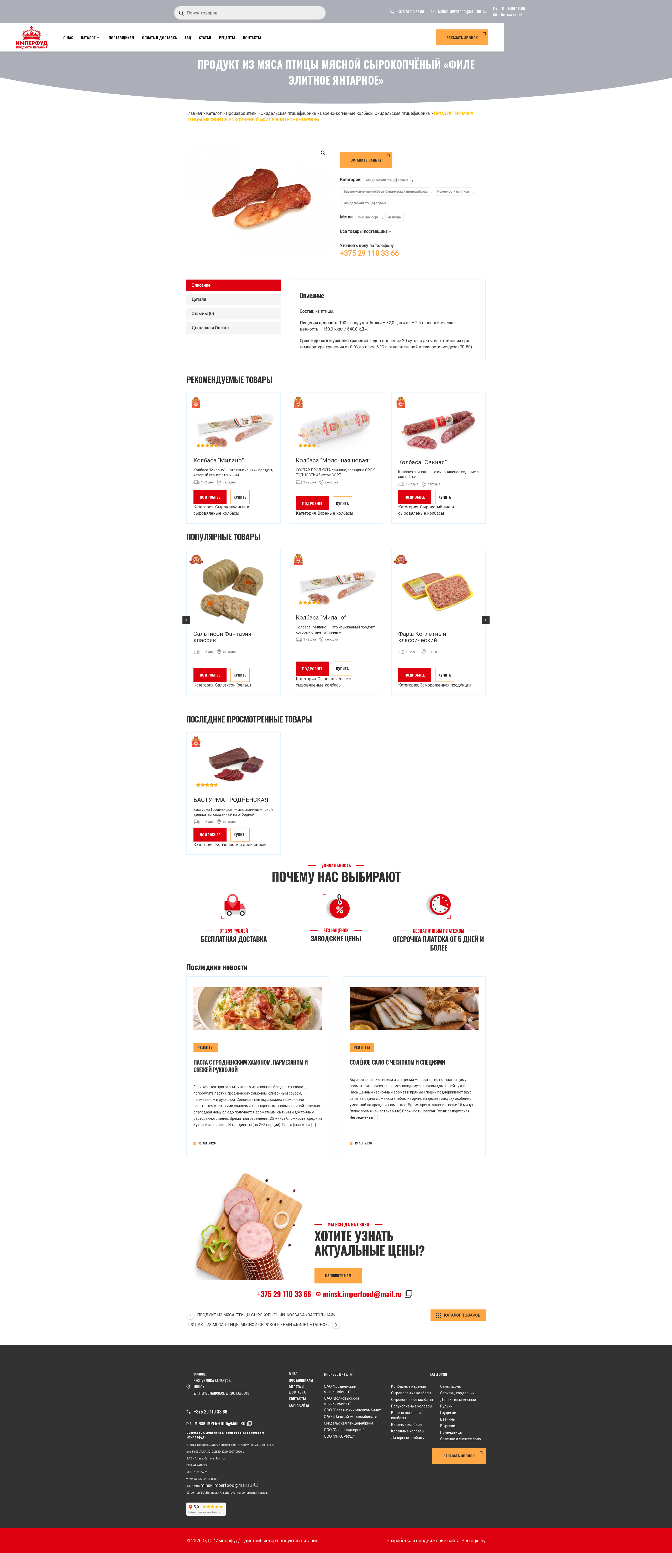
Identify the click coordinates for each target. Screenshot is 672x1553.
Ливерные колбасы (407, 1438)
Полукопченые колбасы (411, 1406)
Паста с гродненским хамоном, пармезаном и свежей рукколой (250, 1066)
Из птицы (394, 217)
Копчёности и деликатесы (240, 844)
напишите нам (338, 1275)
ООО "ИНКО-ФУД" (339, 1436)
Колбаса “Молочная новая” (333, 460)
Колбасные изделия (408, 1386)
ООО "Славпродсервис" (344, 1430)
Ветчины (447, 1419)
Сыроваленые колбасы (411, 1393)
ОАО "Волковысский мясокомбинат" (341, 1401)
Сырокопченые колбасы (412, 1399)
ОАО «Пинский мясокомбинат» (350, 1417)
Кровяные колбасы (407, 1431)
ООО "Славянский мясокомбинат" (353, 1410)
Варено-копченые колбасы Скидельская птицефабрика (386, 191)
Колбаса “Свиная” (422, 462)
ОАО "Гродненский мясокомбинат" (340, 1389)
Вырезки (447, 1426)
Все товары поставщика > (365, 231)
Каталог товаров (462, 1315)
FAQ (188, 37)
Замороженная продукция (445, 685)
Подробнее (210, 497)
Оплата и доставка (159, 37)
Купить (240, 497)
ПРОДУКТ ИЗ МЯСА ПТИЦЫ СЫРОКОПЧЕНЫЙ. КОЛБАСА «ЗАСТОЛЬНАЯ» (266, 1315)
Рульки (446, 1406)
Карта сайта (299, 1405)
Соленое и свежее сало (460, 1439)
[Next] (486, 620)
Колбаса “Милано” (218, 460)
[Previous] (186, 620)
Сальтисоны (450, 1386)
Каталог (88, 37)
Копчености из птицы (453, 191)
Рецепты (227, 37)
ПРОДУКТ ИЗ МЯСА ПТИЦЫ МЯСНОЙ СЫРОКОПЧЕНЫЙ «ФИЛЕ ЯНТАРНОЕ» (257, 1324)
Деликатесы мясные (458, 1399)
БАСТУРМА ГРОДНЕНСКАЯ (230, 800)
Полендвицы (451, 1432)
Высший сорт (368, 217)
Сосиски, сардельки (457, 1393)
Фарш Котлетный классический (422, 637)
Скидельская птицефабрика (387, 180)
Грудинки (448, 1413)
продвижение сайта (437, 1540)
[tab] (233, 285)
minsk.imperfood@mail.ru (459, 11)
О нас (68, 37)
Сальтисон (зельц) (233, 685)
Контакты (252, 37)
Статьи (205, 37)
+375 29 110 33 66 (410, 11)
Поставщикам (121, 37)
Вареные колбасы (335, 513)
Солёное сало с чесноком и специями (397, 1062)
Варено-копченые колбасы (406, 1415)
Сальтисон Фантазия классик (222, 637)
